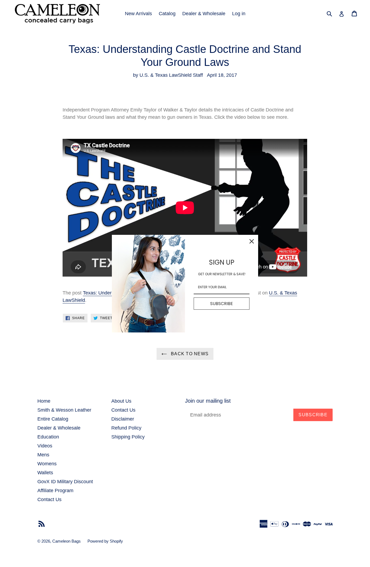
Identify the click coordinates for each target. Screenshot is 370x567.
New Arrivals (138, 13)
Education (48, 437)
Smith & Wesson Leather (64, 410)
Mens (43, 454)
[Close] (251, 241)
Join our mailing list (208, 401)
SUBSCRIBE (221, 303)
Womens (47, 463)
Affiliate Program (55, 490)
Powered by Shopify (105, 541)
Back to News (189, 353)
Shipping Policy (128, 437)
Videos (44, 446)
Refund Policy (126, 428)
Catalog (167, 13)
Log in (238, 13)
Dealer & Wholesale (203, 13)
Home (43, 401)
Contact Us (49, 499)
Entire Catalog (52, 419)
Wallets (45, 472)
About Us (121, 401)
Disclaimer (122, 419)
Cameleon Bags (66, 541)
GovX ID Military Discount (65, 481)
